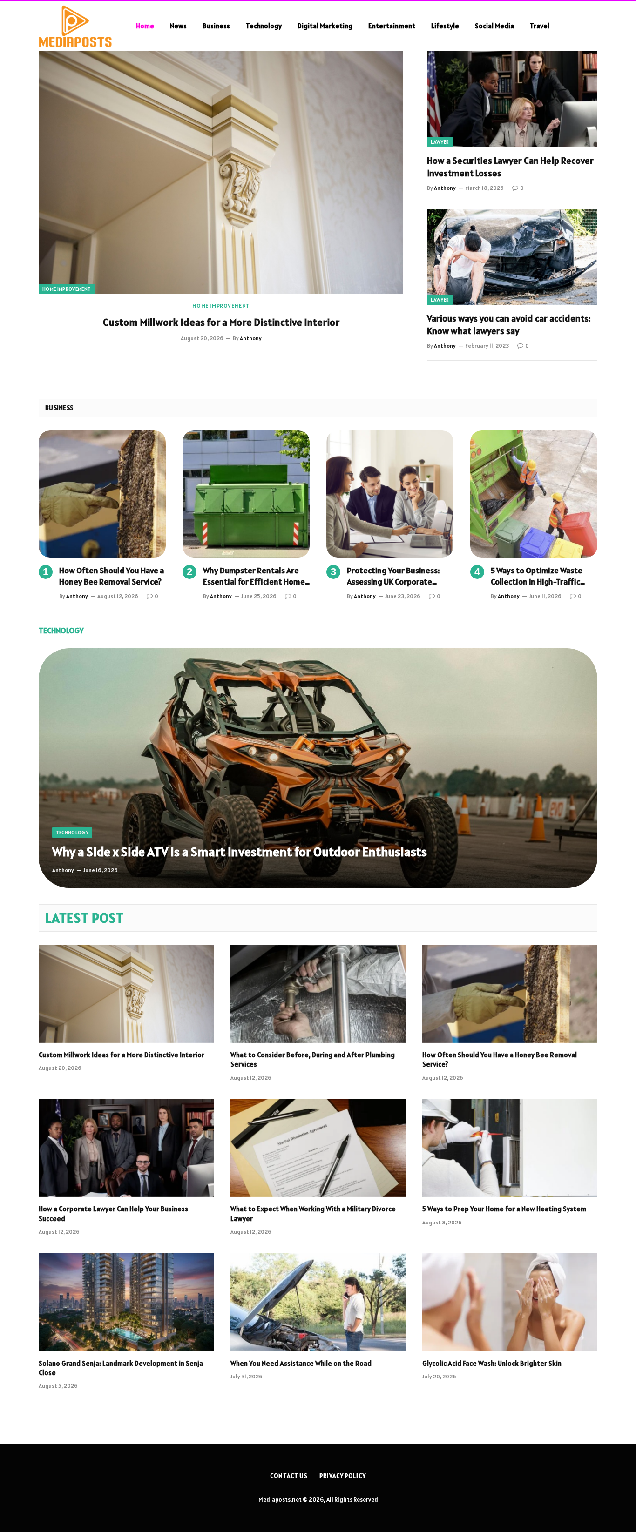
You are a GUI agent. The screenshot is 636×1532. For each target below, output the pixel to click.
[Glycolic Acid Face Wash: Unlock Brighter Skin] (509, 1302)
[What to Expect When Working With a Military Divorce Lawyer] (318, 1148)
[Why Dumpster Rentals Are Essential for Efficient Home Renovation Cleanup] (246, 494)
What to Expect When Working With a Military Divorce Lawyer (313, 1213)
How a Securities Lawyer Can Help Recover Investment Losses (510, 167)
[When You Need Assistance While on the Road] (318, 1302)
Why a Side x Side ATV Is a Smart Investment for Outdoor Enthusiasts (239, 852)
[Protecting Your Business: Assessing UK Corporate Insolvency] (389, 494)
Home (145, 25)
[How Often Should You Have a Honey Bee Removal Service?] (102, 494)
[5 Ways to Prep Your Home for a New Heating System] (509, 1148)
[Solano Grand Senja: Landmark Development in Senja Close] (126, 1302)
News (178, 25)
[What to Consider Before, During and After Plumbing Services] (318, 994)
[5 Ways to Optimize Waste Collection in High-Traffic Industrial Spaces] (533, 494)
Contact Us (289, 1476)
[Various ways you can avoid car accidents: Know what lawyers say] (512, 257)
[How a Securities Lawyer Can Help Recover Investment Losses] (512, 99)
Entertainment (391, 25)
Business (216, 25)
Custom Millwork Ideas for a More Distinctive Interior (221, 322)
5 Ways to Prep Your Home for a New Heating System (504, 1208)
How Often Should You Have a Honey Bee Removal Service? (111, 576)
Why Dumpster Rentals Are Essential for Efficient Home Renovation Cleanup (254, 576)
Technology (264, 25)
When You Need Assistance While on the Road (301, 1363)
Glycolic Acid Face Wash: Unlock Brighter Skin (492, 1363)
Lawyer (440, 142)
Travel (539, 25)
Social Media (494, 25)
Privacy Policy (342, 1476)
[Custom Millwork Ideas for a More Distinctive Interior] (221, 172)
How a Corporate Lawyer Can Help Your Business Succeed (113, 1213)
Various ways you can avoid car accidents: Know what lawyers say (509, 324)
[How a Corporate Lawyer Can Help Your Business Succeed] (126, 1148)
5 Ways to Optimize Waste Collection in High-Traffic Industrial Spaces (536, 576)
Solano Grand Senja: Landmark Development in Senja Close (121, 1368)
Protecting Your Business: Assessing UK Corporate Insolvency (393, 576)
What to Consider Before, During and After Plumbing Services (312, 1059)
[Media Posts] (75, 26)
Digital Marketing (325, 25)
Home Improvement (66, 289)
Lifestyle (445, 25)
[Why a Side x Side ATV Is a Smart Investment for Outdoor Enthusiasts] (318, 767)
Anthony (251, 338)
